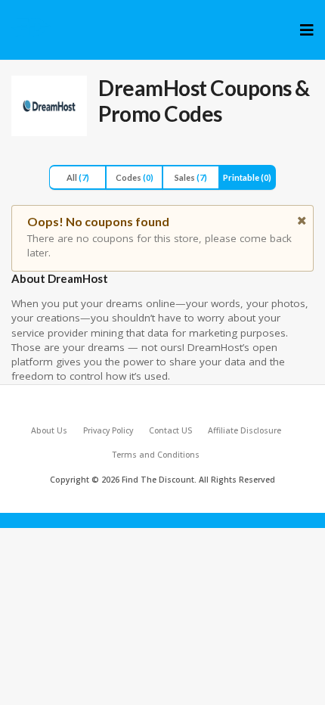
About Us (49, 430)
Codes (134, 177)
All (78, 177)
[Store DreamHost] (49, 106)
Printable (247, 177)
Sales (191, 177)
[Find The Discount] (31, 27)
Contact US (170, 430)
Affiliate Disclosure (244, 430)
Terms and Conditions (156, 454)
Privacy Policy (108, 430)
